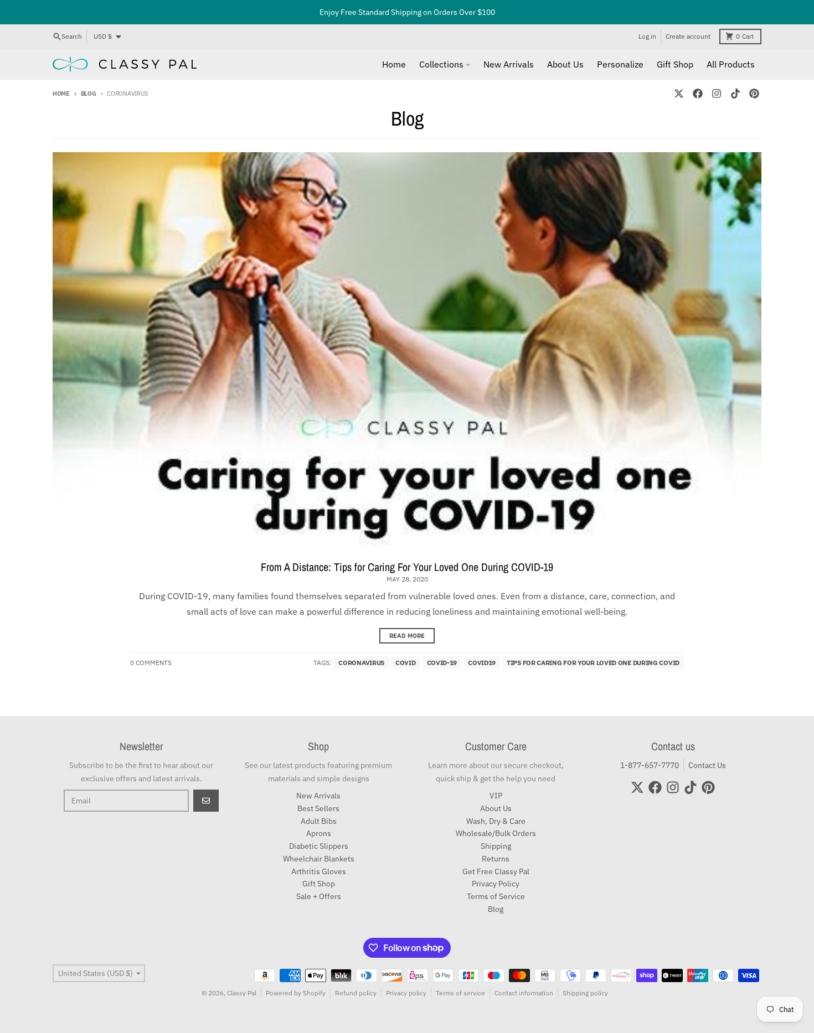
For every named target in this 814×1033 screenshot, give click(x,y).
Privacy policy (406, 993)
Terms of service (460, 993)
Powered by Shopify (296, 993)
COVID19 (482, 662)
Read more (407, 636)
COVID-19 (442, 662)
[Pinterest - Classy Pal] (754, 93)
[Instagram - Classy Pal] (716, 93)
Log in (647, 36)
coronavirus (361, 662)
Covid (405, 662)
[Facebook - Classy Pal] (698, 93)
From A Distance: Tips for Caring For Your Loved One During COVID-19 (407, 566)
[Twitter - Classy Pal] (679, 93)
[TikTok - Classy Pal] (735, 93)
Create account (688, 36)
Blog (88, 93)
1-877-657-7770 (649, 765)
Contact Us (707, 765)
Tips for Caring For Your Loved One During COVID (593, 662)
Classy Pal (241, 993)
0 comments (151, 662)
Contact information (523, 993)
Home (61, 93)
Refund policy (356, 993)
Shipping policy (585, 993)
